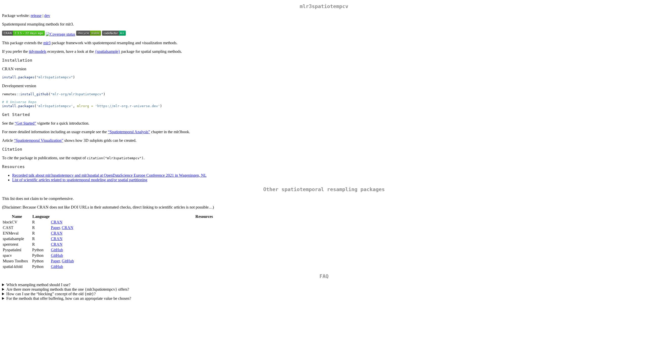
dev (47, 15)
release (36, 15)
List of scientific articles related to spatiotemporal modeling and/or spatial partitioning (79, 180)
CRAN (57, 222)
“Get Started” (25, 123)
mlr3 (47, 43)
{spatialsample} (107, 51)
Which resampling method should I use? (38, 285)
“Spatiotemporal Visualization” (38, 140)
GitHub (57, 250)
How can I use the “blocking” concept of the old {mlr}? (51, 294)
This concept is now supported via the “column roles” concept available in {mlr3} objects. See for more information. (115, 294)
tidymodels (37, 51)
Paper (55, 227)
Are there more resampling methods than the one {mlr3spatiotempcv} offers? (67, 289)
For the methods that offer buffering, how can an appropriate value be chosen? (68, 298)
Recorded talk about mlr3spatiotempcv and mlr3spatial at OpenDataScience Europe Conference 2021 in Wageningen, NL (109, 175)
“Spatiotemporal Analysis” (129, 132)
